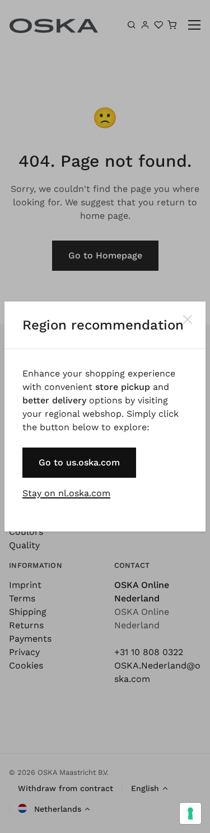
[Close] (187, 319)
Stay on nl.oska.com (66, 493)
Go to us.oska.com (79, 462)
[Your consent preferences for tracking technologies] (190, 813)
